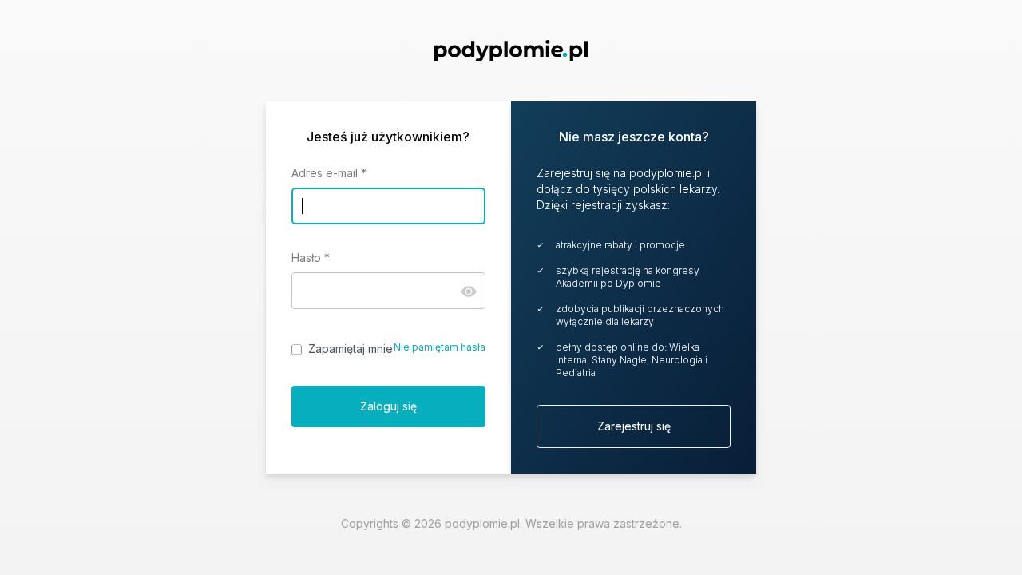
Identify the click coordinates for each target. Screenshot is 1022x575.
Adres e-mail (328, 173)
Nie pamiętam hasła (439, 347)
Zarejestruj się (634, 426)
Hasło (310, 257)
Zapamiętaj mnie (350, 348)
